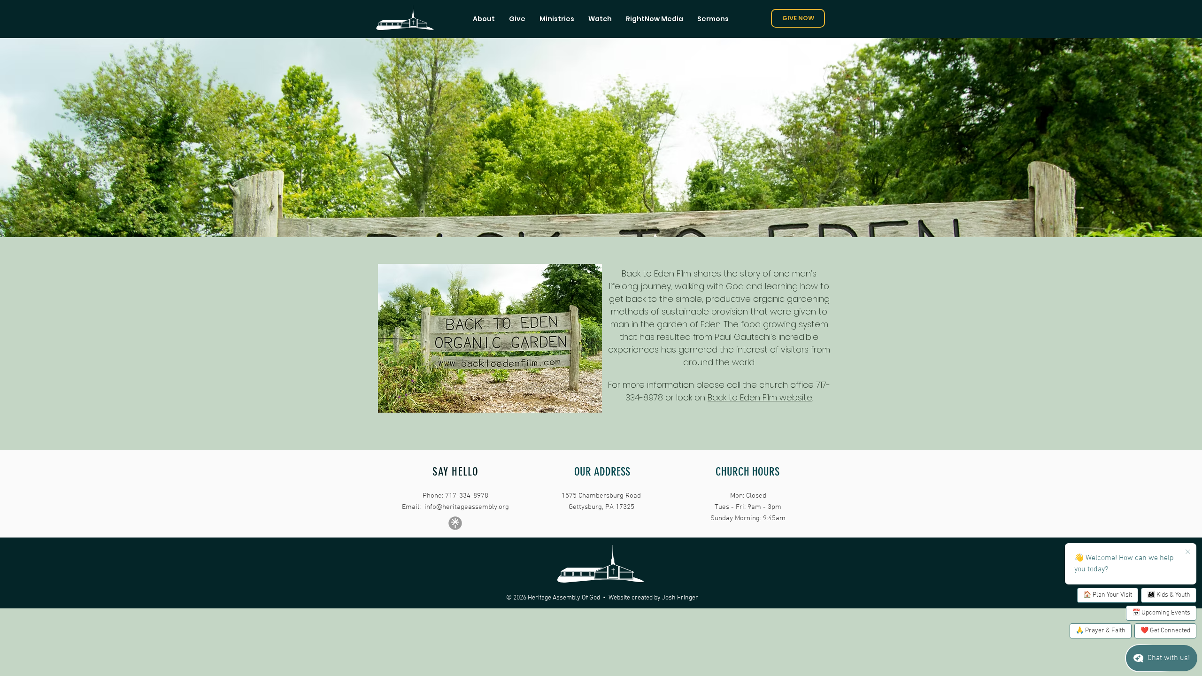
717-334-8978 (466, 496)
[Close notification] (1188, 552)
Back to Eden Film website (760, 397)
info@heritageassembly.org (466, 507)
